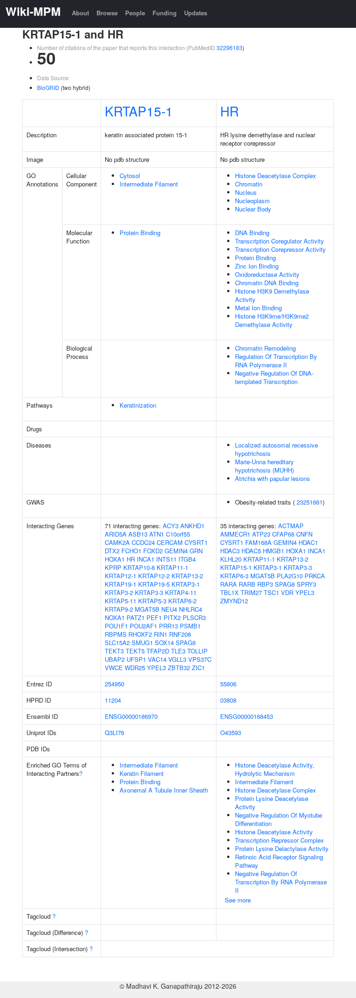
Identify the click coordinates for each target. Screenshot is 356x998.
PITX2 (172, 617)
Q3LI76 (114, 732)
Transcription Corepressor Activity (280, 249)
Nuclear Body (253, 209)
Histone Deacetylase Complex (275, 175)
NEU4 (169, 609)
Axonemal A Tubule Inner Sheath (164, 790)
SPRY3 (306, 584)
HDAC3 (230, 550)
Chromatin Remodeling (265, 348)
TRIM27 (251, 592)
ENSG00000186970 (131, 716)
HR (229, 111)
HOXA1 (115, 559)
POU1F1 (116, 625)
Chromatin (248, 183)
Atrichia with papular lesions (272, 478)
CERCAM (170, 542)
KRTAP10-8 (139, 567)
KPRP (113, 567)
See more (238, 900)
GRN (196, 550)
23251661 (310, 502)
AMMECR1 (235, 534)
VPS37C (199, 659)
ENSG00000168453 (246, 716)
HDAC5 (251, 550)
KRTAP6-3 (234, 575)
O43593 (230, 732)
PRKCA (315, 575)
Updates (195, 12)
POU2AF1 (143, 625)
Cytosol (130, 175)
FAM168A (258, 542)
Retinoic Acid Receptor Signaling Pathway (279, 861)
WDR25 (135, 667)
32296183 (229, 47)
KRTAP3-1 (186, 584)
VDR (287, 592)
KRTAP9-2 (119, 609)
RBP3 (265, 584)
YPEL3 (156, 667)
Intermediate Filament (149, 183)
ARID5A (116, 534)
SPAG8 (186, 642)
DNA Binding (252, 232)
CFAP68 (283, 534)
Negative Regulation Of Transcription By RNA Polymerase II (281, 882)
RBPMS (116, 634)
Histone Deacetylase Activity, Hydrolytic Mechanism (274, 769)
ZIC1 (198, 667)
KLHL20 (231, 559)
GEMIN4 (176, 550)
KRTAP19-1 (120, 584)
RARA (228, 584)
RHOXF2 (140, 634)
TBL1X (229, 592)
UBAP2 (115, 659)
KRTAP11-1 (172, 567)
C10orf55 (178, 534)
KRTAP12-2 (154, 575)
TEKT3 (114, 650)
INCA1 (145, 559)
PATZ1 (136, 617)
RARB (247, 584)
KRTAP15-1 (139, 111)
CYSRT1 (196, 542)
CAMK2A (117, 542)
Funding (165, 12)
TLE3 (178, 650)
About (80, 12)
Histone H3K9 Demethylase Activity (272, 295)
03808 (228, 700)
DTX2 (112, 550)
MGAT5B (147, 609)
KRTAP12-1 (120, 575)
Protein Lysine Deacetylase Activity (271, 802)
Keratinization (138, 405)
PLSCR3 (194, 617)
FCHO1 (131, 550)
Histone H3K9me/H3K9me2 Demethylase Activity (272, 320)
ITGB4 (187, 559)
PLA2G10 (290, 575)
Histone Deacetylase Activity (274, 831)
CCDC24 (143, 542)
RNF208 (180, 634)
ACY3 (170, 525)
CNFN (304, 534)
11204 (113, 700)
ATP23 (261, 534)
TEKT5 (135, 650)
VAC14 (157, 659)
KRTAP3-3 (149, 592)
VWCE (114, 667)
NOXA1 (115, 617)
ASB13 (137, 534)
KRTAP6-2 (182, 600)
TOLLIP (197, 650)
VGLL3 (177, 659)
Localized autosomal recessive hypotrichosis (276, 449)
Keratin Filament (142, 773)
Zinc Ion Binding (257, 266)
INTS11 (166, 559)
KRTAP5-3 (152, 600)
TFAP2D (157, 650)
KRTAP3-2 (119, 592)
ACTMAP (291, 525)
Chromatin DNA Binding (267, 282)
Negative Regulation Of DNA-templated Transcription (274, 377)
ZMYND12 (234, 600)
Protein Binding (140, 232)
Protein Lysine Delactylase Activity (282, 848)
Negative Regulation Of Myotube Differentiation (278, 819)
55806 (228, 683)
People (135, 12)
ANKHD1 (192, 525)
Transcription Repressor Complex (279, 840)
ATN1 (156, 534)
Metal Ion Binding (258, 307)
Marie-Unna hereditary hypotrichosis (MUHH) (264, 465)
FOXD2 (153, 550)
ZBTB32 (179, 667)
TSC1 (271, 592)
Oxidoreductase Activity (267, 274)
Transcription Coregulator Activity (279, 241)
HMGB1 (273, 550)
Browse (107, 12)
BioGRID (48, 87)
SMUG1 (142, 642)
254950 (114, 683)
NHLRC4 (190, 609)
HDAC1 (308, 542)
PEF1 (154, 617)
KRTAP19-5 (154, 584)
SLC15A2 (117, 642)
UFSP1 (136, 659)
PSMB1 (190, 625)
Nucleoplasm (252, 200)
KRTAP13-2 (187, 575)
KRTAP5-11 (120, 600)
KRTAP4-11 (181, 592)
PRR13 (168, 625)
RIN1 (160, 634)
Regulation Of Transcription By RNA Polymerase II (276, 360)
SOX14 (164, 642)
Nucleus (246, 192)
